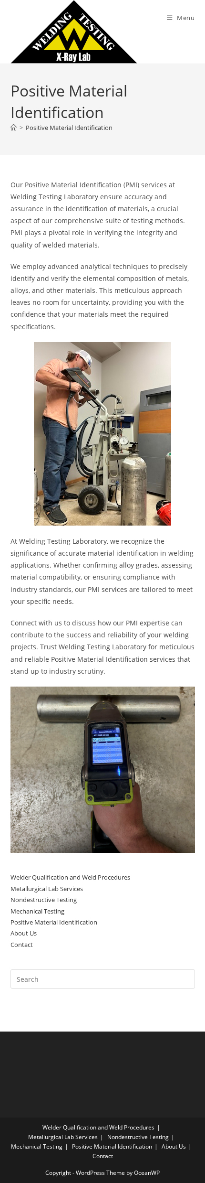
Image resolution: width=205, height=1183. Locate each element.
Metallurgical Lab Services (46, 888)
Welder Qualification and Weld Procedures (70, 877)
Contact (21, 944)
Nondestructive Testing (43, 899)
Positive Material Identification (69, 127)
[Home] (13, 127)
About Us (23, 933)
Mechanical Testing (37, 911)
